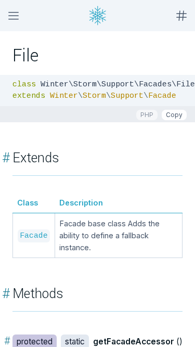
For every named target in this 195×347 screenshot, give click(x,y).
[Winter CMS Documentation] (98, 15)
